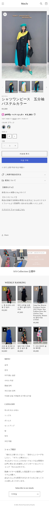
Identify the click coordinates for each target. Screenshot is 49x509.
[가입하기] (37, 494)
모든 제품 (8, 441)
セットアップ (10, 426)
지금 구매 (24, 160)
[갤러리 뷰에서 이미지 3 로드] (37, 87)
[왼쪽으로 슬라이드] (2, 87)
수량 (3, 141)
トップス (8, 415)
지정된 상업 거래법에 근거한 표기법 (18, 396)
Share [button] (6, 235)
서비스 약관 (9, 380)
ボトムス (8, 420)
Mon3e (21, 505)
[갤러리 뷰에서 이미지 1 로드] (11, 87)
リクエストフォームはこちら (13, 209)
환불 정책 (8, 386)
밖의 (6, 436)
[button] (2, 3)
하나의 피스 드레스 (12, 410)
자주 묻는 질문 (10, 375)
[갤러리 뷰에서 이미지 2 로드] (24, 87)
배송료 (14, 118)
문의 (6, 370)
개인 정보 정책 (10, 391)
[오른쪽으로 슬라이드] (46, 87)
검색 (6, 365)
